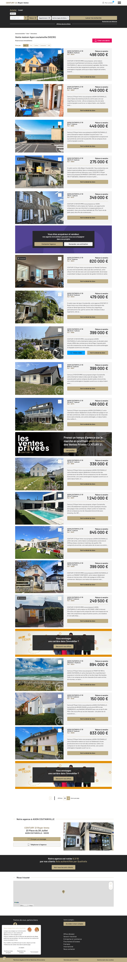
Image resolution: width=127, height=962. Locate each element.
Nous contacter (69, 949)
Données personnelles (71, 960)
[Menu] (119, 2)
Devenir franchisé (70, 936)
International (68, 947)
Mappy (31, 905)
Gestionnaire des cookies (105, 960)
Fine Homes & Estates (72, 942)
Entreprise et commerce (73, 939)
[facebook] (15, 924)
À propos (67, 944)
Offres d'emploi (69, 934)
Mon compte (109, 3)
